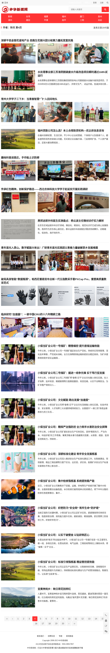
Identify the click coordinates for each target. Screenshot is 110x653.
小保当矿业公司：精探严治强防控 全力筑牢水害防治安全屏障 (72, 427)
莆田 (28, 20)
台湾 (28, 16)
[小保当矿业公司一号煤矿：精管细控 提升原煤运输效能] (18, 354)
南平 (64, 20)
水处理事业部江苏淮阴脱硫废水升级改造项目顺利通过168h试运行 (72, 74)
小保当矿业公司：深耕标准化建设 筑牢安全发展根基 (67, 454)
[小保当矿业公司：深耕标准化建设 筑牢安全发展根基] (18, 462)
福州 (64, 16)
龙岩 (100, 20)
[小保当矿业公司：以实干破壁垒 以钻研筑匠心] (18, 543)
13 (89, 619)
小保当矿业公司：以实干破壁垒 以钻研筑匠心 (63, 535)
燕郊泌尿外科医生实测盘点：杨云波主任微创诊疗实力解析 (71, 220)
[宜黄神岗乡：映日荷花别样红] (18, 597)
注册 (101, 3)
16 (36, 623)
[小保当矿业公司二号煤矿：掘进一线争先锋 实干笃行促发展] (18, 381)
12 (82, 619)
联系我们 (40, 636)
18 (49, 623)
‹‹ (7, 619)
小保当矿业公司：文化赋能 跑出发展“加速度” (63, 400)
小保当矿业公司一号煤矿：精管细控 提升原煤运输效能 (69, 346)
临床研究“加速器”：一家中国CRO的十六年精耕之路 (31, 314)
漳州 (10, 20)
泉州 (100, 16)
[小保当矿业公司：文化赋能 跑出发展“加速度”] (18, 408)
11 (76, 619)
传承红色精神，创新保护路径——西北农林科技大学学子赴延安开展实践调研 (44, 189)
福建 (46, 16)
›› (74, 623)
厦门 (82, 16)
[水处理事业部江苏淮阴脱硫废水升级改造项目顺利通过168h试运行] (18, 80)
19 (56, 623)
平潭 (46, 20)
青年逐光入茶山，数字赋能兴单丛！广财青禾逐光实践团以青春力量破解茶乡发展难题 (49, 247)
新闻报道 (69, 636)
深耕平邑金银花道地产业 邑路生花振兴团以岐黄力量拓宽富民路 (37, 40)
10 (69, 619)
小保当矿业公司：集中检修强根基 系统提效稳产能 (66, 481)
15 (103, 619)
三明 (82, 20)
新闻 (10, 16)
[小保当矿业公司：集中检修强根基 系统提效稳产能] (18, 489)
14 (96, 619)
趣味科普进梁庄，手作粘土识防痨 (20, 157)
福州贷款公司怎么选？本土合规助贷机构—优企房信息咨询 (71, 130)
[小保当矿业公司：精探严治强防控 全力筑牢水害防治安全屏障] (18, 435)
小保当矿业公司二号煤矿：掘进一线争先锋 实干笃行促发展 (71, 373)
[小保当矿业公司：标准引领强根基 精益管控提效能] (18, 570)
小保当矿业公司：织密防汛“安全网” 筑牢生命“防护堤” (69, 508)
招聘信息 (51, 636)
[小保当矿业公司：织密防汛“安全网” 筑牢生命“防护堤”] (18, 516)
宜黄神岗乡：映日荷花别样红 (54, 589)
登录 (95, 3)
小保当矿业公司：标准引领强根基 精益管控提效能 (66, 562)
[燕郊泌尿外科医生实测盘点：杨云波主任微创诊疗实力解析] (18, 229)
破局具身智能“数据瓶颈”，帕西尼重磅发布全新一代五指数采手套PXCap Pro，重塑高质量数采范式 (53, 281)
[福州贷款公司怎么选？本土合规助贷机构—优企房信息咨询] (18, 139)
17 (43, 623)
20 (63, 623)
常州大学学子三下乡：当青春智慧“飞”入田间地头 (29, 99)
